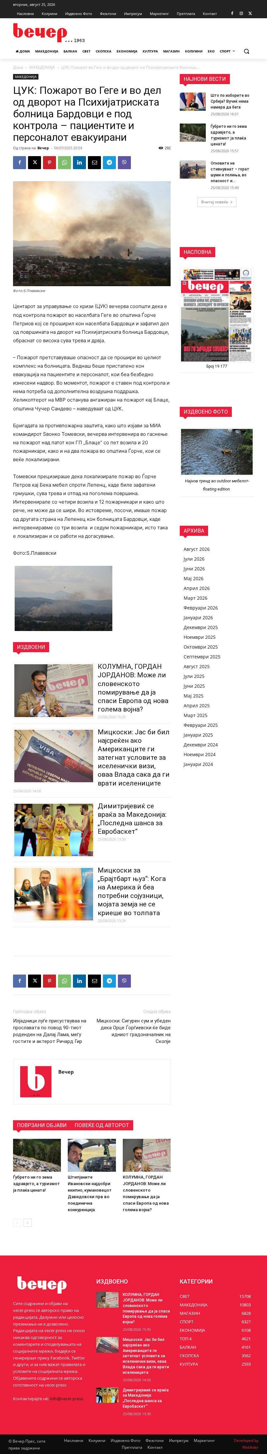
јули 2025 (194, 676)
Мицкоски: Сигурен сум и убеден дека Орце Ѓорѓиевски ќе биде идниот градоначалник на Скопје (134, 1031)
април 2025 (197, 705)
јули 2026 (194, 559)
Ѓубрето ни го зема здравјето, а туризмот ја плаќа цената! (36, 1184)
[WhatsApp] (64, 162)
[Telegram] (109, 162)
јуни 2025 (194, 686)
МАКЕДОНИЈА (42, 67)
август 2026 (197, 549)
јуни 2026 (194, 568)
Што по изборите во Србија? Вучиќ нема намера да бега (230, 101)
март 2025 (195, 715)
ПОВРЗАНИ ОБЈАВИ (42, 1125)
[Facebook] (232, 14)
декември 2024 (201, 745)
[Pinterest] (49, 162)
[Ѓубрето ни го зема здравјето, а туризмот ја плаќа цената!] (37, 1155)
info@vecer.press (66, 1399)
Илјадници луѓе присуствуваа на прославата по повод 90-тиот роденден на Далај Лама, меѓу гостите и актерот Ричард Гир (49, 1031)
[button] (246, 51)
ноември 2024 (200, 754)
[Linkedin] (79, 162)
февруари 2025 (201, 725)
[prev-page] (17, 1223)
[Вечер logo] (57, 32)
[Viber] (124, 162)
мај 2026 (194, 578)
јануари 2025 (198, 735)
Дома (18, 67)
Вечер (43, 147)
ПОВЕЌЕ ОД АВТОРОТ (102, 1125)
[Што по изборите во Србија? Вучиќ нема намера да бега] (193, 102)
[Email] (94, 162)
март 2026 (195, 598)
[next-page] (27, 1223)
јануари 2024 (198, 764)
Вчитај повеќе (214, 202)
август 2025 (197, 666)
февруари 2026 (201, 608)
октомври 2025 (201, 647)
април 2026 (197, 588)
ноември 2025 (200, 637)
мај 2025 (194, 696)
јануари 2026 (198, 617)
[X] (250, 14)
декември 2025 (201, 627)
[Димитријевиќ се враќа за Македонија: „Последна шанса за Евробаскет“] (107, 1395)
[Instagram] (241, 14)
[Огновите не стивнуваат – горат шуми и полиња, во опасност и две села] (193, 169)
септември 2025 (202, 657)
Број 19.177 (216, 366)
